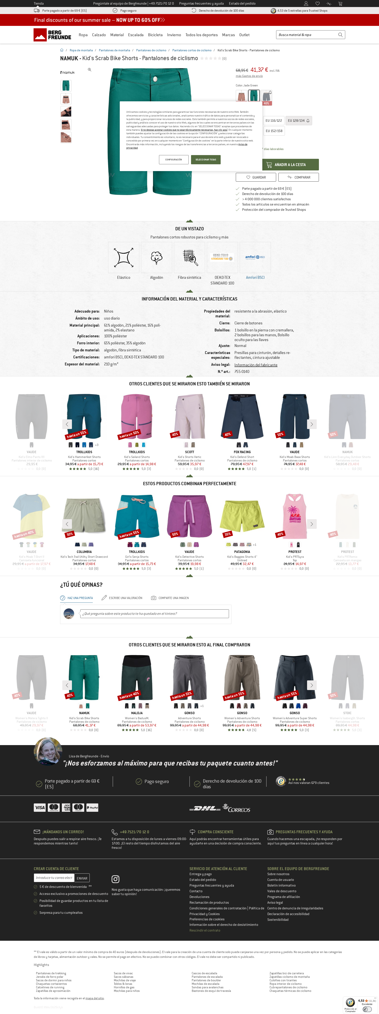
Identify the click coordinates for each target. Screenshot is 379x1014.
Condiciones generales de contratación (218, 908)
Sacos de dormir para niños (54, 980)
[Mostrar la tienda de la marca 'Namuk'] (67, 72)
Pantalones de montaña (114, 50)
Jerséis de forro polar (49, 977)
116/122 (274, 120)
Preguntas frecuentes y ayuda (212, 885)
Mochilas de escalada (205, 984)
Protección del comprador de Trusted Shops (274, 209)
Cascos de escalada (204, 973)
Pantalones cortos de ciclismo (191, 50)
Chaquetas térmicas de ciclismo (290, 991)
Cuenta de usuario (280, 880)
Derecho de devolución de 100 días (221, 11)
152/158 (274, 131)
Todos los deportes (202, 34)
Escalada (136, 34)
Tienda (39, 3)
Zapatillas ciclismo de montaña (290, 977)
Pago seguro (128, 11)
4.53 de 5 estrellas (302, 11)
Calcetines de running (50, 987)
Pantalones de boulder (206, 980)
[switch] (367, 1009)
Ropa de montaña (81, 50)
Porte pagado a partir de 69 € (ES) (64, 11)
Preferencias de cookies (207, 919)
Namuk (69, 58)
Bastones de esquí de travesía (211, 991)
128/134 (296, 120)
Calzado (99, 34)
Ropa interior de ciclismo (286, 984)
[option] (123, 264)
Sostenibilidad (278, 919)
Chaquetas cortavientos (51, 984)
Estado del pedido (203, 880)
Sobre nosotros (278, 874)
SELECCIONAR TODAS (206, 159)
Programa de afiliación (283, 897)
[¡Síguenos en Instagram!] (119, 880)
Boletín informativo (281, 885)
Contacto (196, 891)
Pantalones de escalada (207, 977)
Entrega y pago (201, 874)
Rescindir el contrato (205, 930)
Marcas (228, 34)
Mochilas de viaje (125, 980)
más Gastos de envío (249, 76)
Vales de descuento (281, 891)
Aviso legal (275, 902)
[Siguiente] (312, 424)
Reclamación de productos (209, 902)
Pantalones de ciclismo (151, 50)
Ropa (83, 34)
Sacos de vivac (123, 973)
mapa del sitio (95, 998)
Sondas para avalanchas (207, 987)
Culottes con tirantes (283, 980)
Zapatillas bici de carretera (287, 973)
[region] (191, 136)
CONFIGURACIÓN (173, 159)
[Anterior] (67, 424)
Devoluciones (199, 897)
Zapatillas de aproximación (53, 991)
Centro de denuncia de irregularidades (295, 908)
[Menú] (375, 999)
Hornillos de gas (124, 987)
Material (117, 34)
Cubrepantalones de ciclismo (288, 987)
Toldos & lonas (123, 984)
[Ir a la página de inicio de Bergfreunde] (54, 34)
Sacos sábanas (123, 977)
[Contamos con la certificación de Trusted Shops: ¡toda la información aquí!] (281, 781)
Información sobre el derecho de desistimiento (224, 925)
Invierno (174, 34)
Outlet (244, 34)
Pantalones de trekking (51, 973)
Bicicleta (155, 34)
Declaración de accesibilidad (288, 914)
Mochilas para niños (127, 991)
